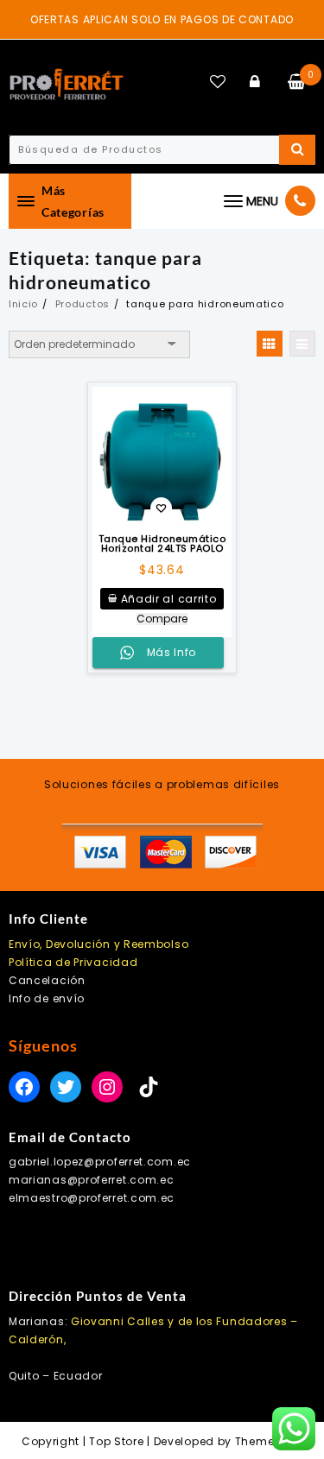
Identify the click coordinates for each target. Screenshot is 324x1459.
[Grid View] (270, 344)
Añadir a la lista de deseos (161, 509)
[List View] (302, 344)
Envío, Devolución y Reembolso (98, 944)
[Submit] (297, 150)
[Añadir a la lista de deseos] (162, 457)
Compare (162, 619)
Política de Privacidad (73, 962)
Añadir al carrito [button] (169, 598)
